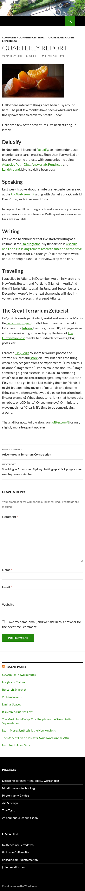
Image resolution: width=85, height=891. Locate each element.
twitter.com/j (59, 422)
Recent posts (16, 666)
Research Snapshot (14, 689)
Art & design (10, 803)
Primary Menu (80, 21)
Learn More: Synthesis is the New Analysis (29, 730)
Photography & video (15, 795)
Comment (10, 517)
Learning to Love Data (16, 745)
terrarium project (18, 323)
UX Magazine (30, 244)
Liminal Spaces (11, 704)
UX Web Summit (22, 194)
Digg (27, 164)
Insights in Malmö (13, 682)
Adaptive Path (12, 164)
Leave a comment (56, 55)
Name (7, 570)
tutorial (27, 328)
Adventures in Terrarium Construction (26, 452)
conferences (28, 37)
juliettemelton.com (14, 867)
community (10, 37)
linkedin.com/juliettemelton (20, 859)
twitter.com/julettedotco (18, 845)
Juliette (33, 55)
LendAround (11, 169)
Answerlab (39, 164)
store (34, 358)
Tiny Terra (22, 353)
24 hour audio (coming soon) (20, 818)
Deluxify (42, 149)
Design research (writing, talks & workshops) (30, 780)
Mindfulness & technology (18, 788)
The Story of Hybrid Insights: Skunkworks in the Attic (36, 738)
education (45, 37)
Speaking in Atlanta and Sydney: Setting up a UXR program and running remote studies (42, 469)
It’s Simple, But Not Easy (17, 712)
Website (8, 604)
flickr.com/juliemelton (16, 852)
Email (7, 587)
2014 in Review (12, 697)
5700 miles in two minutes (19, 674)
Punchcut (55, 164)
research (59, 37)
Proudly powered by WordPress (19, 885)
